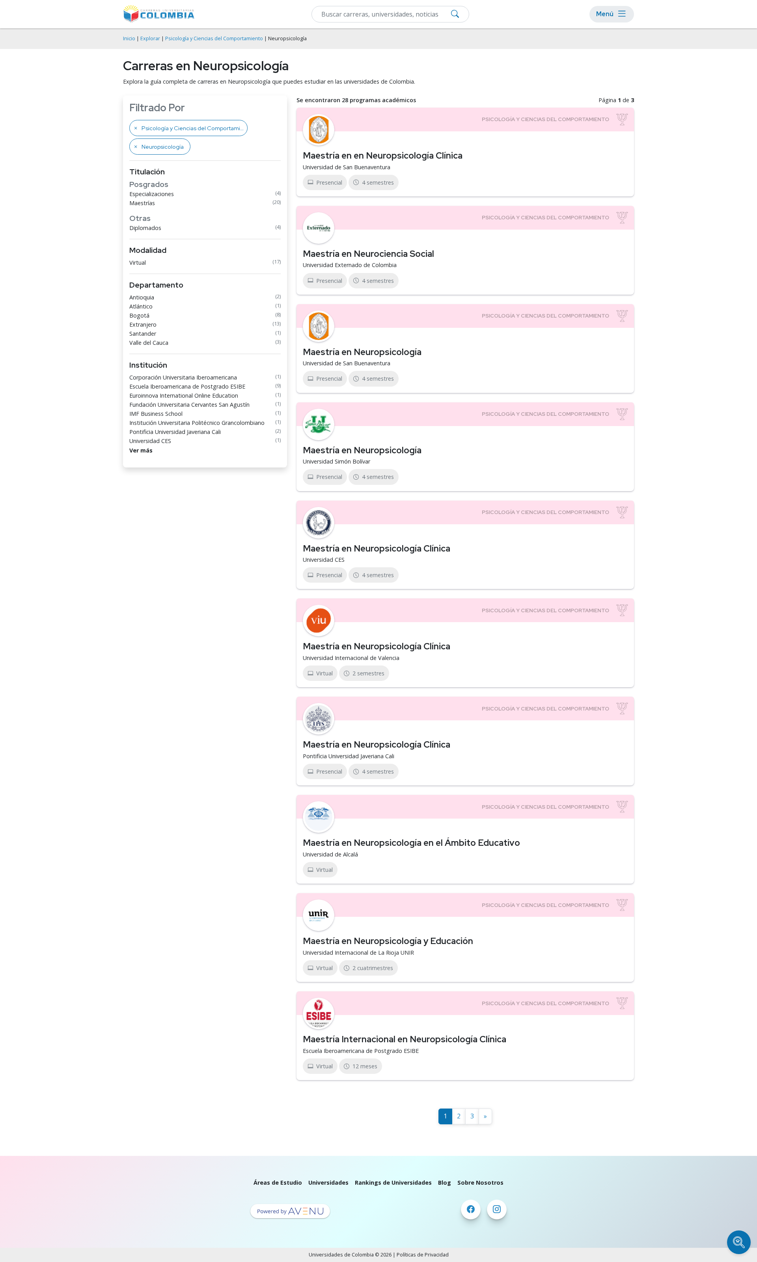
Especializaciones (151, 194)
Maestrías (142, 203)
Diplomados (145, 228)
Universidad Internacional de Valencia (351, 658)
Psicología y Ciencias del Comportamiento (214, 38)
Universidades (328, 1182)
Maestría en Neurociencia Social (368, 254)
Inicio (129, 38)
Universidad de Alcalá (330, 854)
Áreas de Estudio (278, 1182)
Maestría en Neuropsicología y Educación (388, 941)
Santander (142, 333)
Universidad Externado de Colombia (350, 265)
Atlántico (141, 306)
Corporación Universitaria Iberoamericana (183, 377)
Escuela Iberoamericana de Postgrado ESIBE (187, 386)
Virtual (137, 262)
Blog (444, 1182)
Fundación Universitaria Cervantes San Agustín (189, 404)
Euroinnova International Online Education (183, 395)
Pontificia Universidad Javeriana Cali (175, 432)
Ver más (141, 450)
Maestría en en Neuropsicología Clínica (382, 155)
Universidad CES (150, 441)
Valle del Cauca (148, 342)
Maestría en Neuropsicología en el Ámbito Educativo (411, 843)
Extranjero (143, 324)
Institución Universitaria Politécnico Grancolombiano (197, 422)
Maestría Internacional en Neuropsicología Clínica (404, 1039)
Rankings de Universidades (393, 1182)
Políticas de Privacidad (423, 1254)
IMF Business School (156, 413)
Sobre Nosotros (480, 1182)
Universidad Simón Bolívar (336, 461)
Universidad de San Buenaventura (346, 167)
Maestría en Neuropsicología (362, 352)
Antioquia (141, 297)
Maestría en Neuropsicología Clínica (376, 548)
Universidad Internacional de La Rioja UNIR (358, 952)
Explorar (150, 38)
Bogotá (139, 315)
